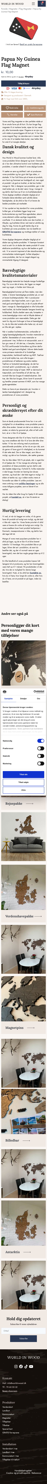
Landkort (6, 1410)
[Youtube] (31, 1366)
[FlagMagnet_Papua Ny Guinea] (23, 28)
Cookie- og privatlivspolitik (18, 1473)
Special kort (7, 1429)
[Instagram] (15, 1366)
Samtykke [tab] (8, 699)
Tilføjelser (6, 1421)
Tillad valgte (23, 782)
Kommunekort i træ (10, 1456)
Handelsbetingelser (23, 1470)
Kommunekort (8, 1414)
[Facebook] (21, 1366)
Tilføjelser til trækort (10, 1459)
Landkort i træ (8, 1452)
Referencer (36, 1473)
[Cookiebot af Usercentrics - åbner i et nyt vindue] (33, 691)
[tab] (12, 108)
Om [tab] (38, 699)
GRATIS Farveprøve (10, 1432)
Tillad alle (23, 774)
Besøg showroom (9, 1390)
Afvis (23, 790)
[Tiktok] (26, 1366)
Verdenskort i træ (9, 1448)
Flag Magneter (25, 8)
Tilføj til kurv (23, 83)
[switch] (40, 748)
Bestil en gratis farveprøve (31, 44)
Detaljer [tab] (23, 699)
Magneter (13, 8)
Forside (4, 8)
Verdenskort (7, 1407)
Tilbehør (6, 1425)
